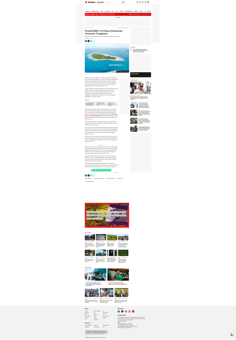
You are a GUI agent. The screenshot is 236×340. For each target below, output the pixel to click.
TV (145, 11)
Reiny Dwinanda (90, 38)
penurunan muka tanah (95, 115)
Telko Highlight (111, 14)
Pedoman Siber (106, 325)
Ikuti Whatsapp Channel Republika (102, 170)
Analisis (95, 314)
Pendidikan (92, 14)
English (104, 317)
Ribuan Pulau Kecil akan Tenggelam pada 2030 (101, 104)
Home (86, 27)
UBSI (106, 14)
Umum (92, 27)
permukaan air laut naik (89, 181)
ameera (87, 11)
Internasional (101, 14)
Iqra (94, 312)
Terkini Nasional (133, 80)
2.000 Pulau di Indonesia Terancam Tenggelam (112, 104)
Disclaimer (87, 326)
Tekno (95, 316)
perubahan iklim (120, 178)
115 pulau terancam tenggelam (98, 178)
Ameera (86, 310)
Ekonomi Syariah (95, 11)
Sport (97, 14)
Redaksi (95, 325)
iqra (112, 11)
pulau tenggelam (88, 178)
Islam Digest (105, 312)
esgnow (136, 11)
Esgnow (86, 317)
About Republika (88, 325)
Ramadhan (96, 319)
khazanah (107, 11)
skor (102, 11)
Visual (95, 317)
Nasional (87, 14)
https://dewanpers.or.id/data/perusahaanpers (95, 333)
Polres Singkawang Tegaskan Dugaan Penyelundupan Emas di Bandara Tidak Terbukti (140, 50)
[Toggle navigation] (86, 2)
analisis (121, 11)
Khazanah (87, 312)
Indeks (148, 11)
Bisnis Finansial (128, 11)
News (89, 27)
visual (141, 11)
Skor (104, 310)
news (116, 11)
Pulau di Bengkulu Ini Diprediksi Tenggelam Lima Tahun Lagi (90, 104)
